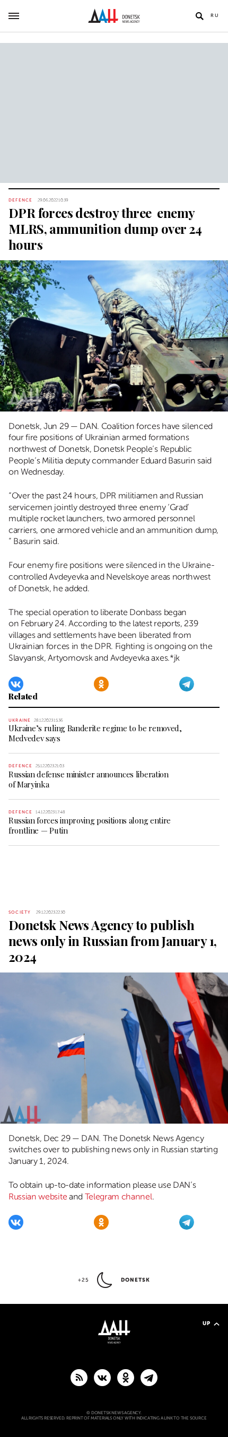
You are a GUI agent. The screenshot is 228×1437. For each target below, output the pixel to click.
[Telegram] (186, 684)
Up (207, 1323)
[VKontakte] (15, 684)
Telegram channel (118, 1197)
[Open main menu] (13, 15)
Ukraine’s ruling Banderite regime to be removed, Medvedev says (95, 733)
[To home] (114, 15)
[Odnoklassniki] (101, 684)
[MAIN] (149, 1377)
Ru (215, 15)
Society (19, 912)
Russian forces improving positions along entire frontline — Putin (89, 825)
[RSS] (79, 1377)
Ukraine (19, 720)
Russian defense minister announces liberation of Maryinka (88, 779)
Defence (20, 200)
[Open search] (199, 15)
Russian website (37, 1197)
